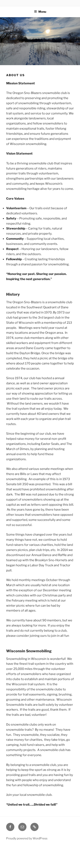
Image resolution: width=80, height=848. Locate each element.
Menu (42, 11)
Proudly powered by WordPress (26, 838)
